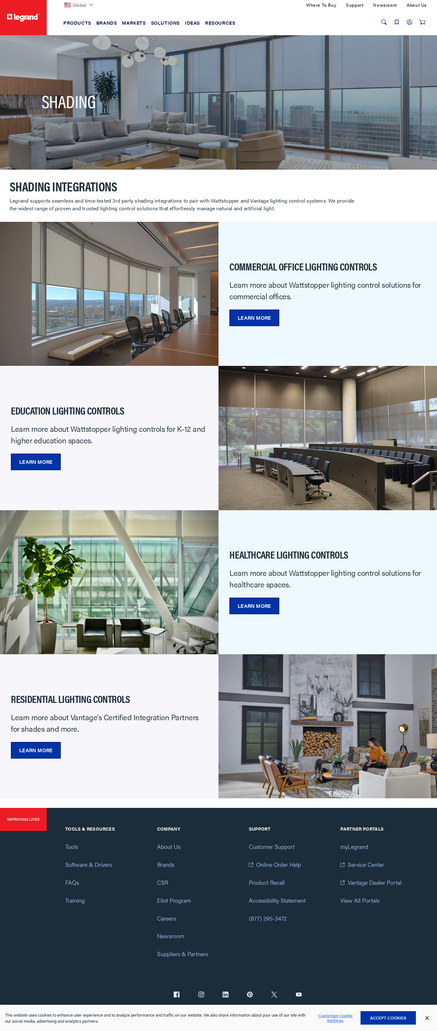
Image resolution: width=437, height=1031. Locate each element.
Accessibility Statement (277, 900)
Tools (71, 846)
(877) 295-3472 (268, 918)
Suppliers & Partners (182, 954)
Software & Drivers (88, 864)
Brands (165, 864)
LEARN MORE (254, 317)
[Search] (383, 22)
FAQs (72, 882)
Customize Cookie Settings (335, 1018)
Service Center (366, 864)
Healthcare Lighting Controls (288, 554)
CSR (162, 882)
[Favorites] (396, 22)
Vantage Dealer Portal (374, 882)
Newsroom (170, 936)
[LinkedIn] (225, 995)
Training (75, 900)
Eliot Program (174, 900)
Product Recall (267, 882)
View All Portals (359, 900)
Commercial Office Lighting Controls (303, 266)
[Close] (427, 1018)
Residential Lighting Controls (70, 699)
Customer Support (272, 846)
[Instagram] (201, 995)
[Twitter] (274, 995)
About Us (168, 846)
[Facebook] (176, 995)
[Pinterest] (250, 995)
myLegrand (354, 846)
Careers (166, 918)
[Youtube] (299, 995)
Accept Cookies (388, 1018)
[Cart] (422, 22)
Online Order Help (278, 864)
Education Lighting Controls (67, 410)
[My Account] (409, 22)
